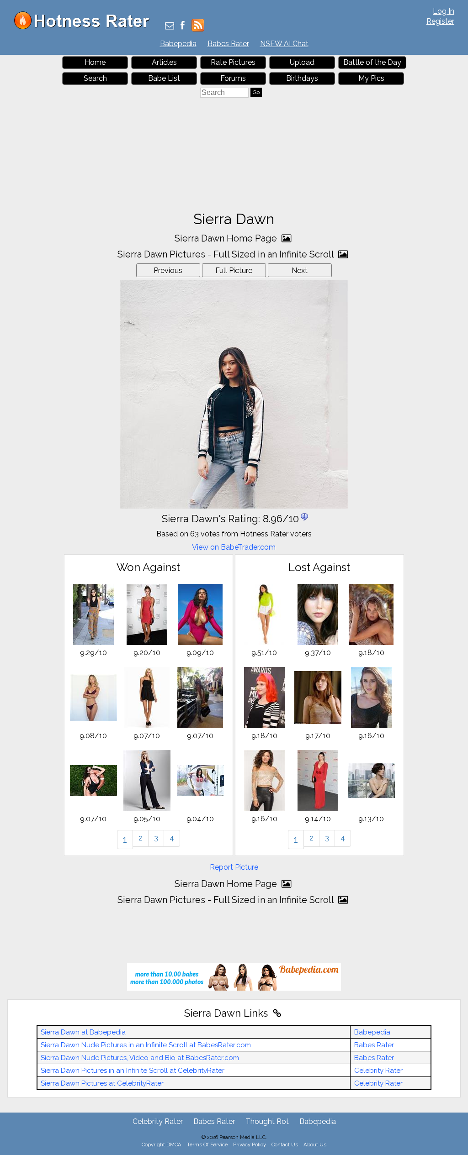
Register (440, 21)
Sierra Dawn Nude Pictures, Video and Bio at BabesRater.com (140, 1058)
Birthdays (302, 78)
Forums (233, 78)
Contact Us (284, 1144)
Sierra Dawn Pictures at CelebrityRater (102, 1083)
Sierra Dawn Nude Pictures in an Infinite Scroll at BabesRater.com (146, 1045)
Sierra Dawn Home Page (227, 238)
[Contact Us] (169, 26)
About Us (314, 1144)
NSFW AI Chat (284, 43)
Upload (302, 62)
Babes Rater (228, 43)
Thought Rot (267, 1121)
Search (95, 78)
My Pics (371, 78)
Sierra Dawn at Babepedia (83, 1032)
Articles (164, 62)
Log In (443, 11)
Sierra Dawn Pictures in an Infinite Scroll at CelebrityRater (132, 1070)
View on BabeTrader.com (234, 547)
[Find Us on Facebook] (182, 26)
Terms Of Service (207, 1144)
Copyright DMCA (161, 1144)
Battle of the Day (372, 62)
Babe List (164, 78)
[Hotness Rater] (85, 27)
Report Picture (234, 867)
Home (95, 62)
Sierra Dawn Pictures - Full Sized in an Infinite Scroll (226, 254)
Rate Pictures (233, 62)
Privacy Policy (249, 1144)
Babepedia (178, 43)
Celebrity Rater (378, 1070)
